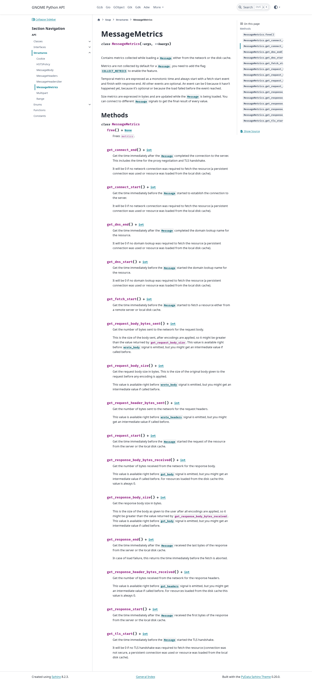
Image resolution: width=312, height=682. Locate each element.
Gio (108, 7)
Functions (40, 110)
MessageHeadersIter (49, 81)
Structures (40, 53)
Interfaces (40, 47)
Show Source (251, 131)
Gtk (129, 7)
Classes (38, 41)
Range (40, 98)
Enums (38, 104)
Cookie (40, 58)
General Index (145, 677)
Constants (40, 116)
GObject (119, 7)
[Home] (98, 20)
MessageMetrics (47, 87)
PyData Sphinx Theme (256, 677)
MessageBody (44, 70)
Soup (108, 19)
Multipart (42, 93)
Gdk (138, 7)
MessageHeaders (47, 75)
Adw (147, 7)
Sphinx (56, 677)
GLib (100, 7)
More (157, 7)
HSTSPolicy (43, 64)
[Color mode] (277, 7)
